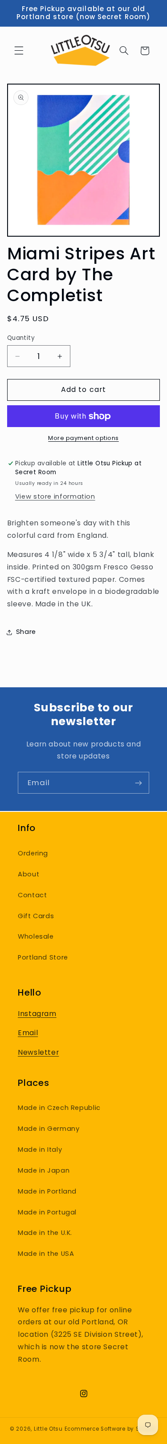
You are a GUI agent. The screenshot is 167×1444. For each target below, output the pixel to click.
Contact (32, 895)
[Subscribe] (138, 783)
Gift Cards (36, 916)
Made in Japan (43, 1170)
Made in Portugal (47, 1212)
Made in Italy (40, 1149)
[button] (18, 50)
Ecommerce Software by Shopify (111, 1428)
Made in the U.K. (45, 1232)
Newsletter (38, 1052)
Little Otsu (48, 1428)
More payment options (83, 438)
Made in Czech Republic (59, 1107)
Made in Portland (47, 1191)
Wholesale (36, 936)
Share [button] (26, 631)
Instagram (37, 1013)
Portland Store (43, 957)
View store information (55, 496)
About (28, 874)
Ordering (33, 853)
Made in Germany (48, 1128)
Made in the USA (46, 1253)
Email (28, 1033)
